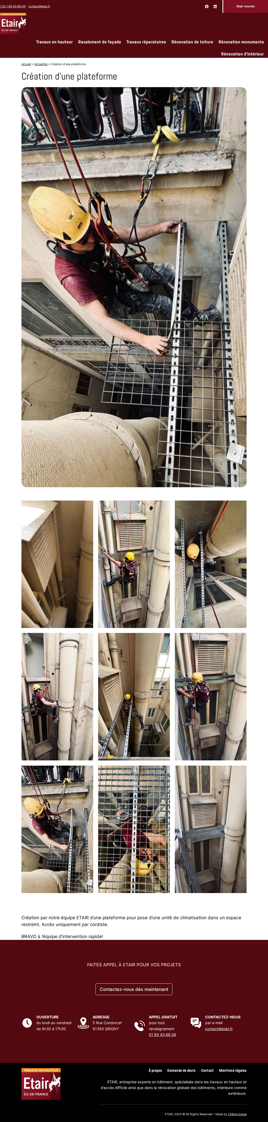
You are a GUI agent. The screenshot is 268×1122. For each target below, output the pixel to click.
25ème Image (237, 1114)
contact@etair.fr (39, 6)
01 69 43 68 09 (162, 1034)
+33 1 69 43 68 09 (12, 6)
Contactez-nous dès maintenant (134, 989)
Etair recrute (246, 6)
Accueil (26, 64)
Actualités (41, 64)
